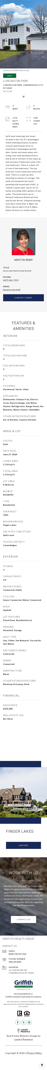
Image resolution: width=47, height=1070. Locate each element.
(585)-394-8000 (15, 962)
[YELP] (23, 1022)
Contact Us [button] (23, 919)
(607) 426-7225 (11, 280)
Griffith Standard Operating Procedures (23, 997)
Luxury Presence (23, 1039)
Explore (23, 845)
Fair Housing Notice (23, 994)
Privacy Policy (34, 1053)
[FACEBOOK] (17, 1022)
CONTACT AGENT (23, 298)
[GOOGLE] (29, 1022)
